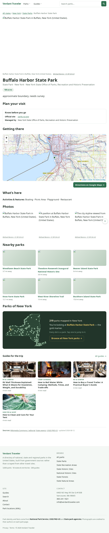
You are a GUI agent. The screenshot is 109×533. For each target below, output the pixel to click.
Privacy (5, 528)
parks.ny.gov (23, 116)
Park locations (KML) (11, 508)
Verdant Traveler (12, 3)
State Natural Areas (65, 481)
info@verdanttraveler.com (68, 502)
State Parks (27, 13)
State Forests (62, 477)
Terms (12, 528)
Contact (6, 504)
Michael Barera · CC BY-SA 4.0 (63, 74)
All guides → (100, 356)
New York (16, 13)
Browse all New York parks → (66, 338)
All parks (60, 457)
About (5, 500)
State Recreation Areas (67, 465)
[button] (54, 157)
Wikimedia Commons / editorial (22, 430)
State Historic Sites (65, 469)
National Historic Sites (66, 473)
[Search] (103, 3)
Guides (37, 3)
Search (6, 496)
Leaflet (84, 179)
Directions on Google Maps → (89, 185)
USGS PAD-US (52, 430)
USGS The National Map (97, 179)
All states (7, 13)
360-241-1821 (63, 499)
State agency (41, 430)
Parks (25, 3)
